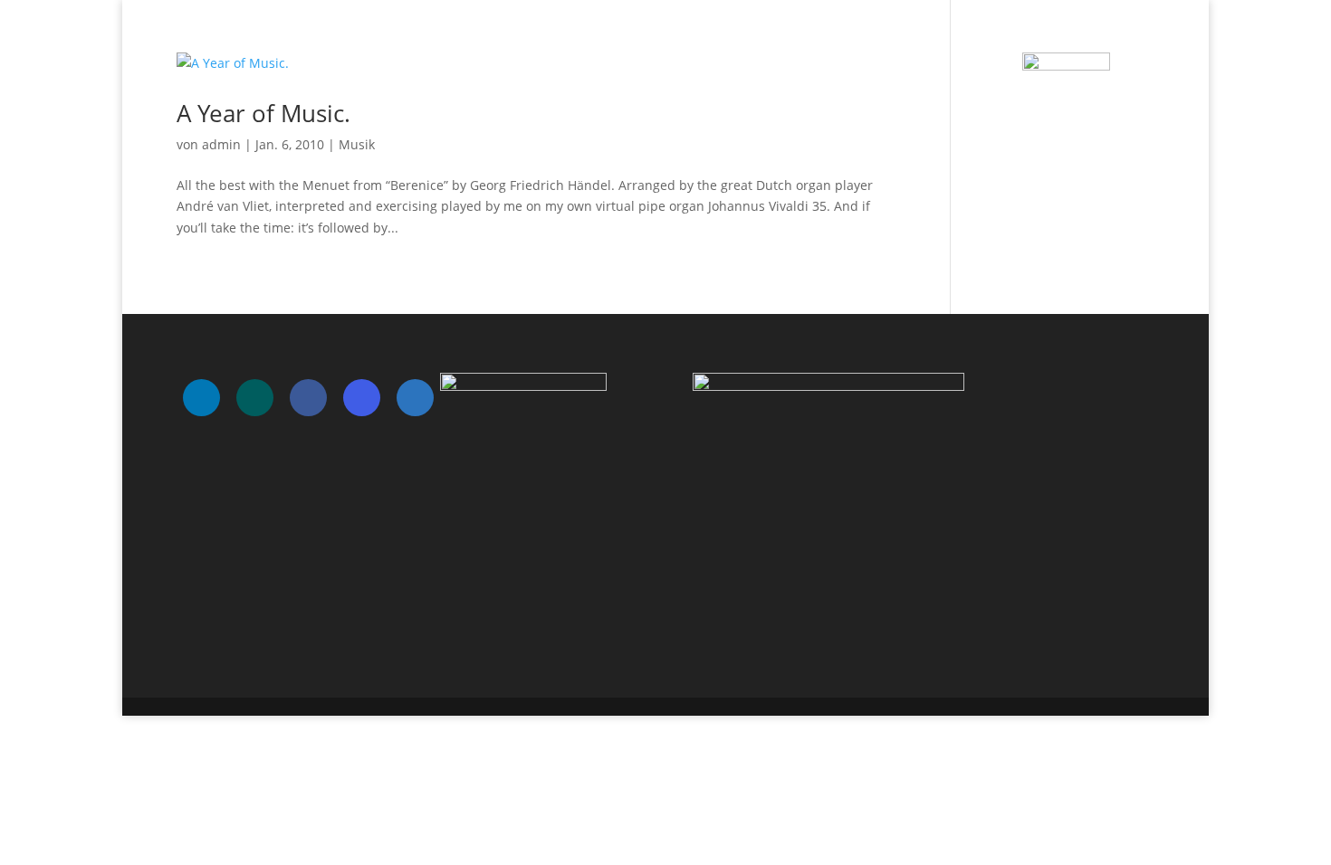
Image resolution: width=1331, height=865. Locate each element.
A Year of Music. (263, 113)
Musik (357, 144)
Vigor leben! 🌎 (1010, 37)
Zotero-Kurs (1117, 37)
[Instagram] (361, 397)
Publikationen (896, 37)
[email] (415, 397)
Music (811, 37)
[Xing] (254, 397)
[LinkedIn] (201, 397)
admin (221, 144)
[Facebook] (308, 397)
